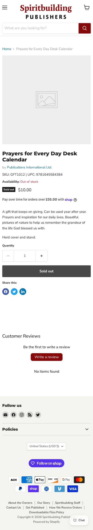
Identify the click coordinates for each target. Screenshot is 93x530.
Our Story (43, 503)
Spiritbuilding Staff (67, 503)
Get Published (35, 508)
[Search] (85, 28)
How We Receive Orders (65, 508)
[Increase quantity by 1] (41, 256)
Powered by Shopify (46, 522)
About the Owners (20, 503)
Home (6, 49)
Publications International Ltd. (29, 167)
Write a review (47, 357)
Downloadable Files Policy (46, 512)
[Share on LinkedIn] (22, 291)
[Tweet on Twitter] (14, 291)
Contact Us (13, 508)
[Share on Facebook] (5, 291)
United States (44, 446)
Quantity (8, 245)
